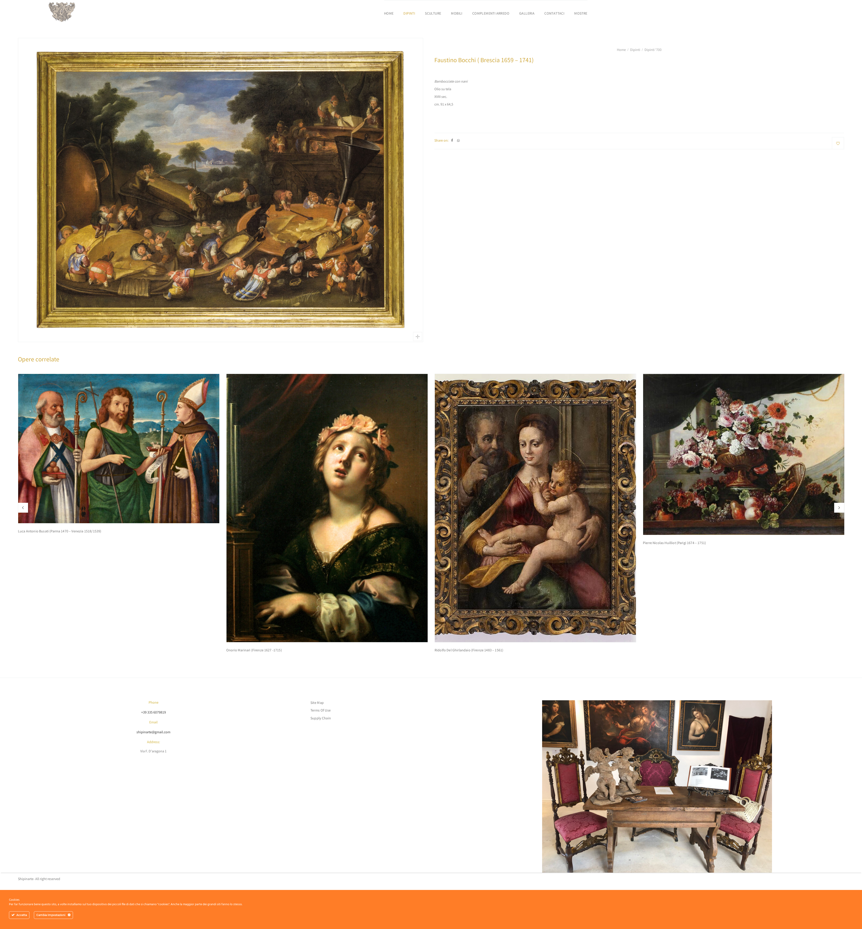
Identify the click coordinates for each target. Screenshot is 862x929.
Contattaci (554, 13)
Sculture (433, 13)
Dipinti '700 (653, 50)
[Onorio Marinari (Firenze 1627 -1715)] (327, 508)
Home (389, 13)
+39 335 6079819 (153, 712)
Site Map (317, 703)
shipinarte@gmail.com (153, 732)
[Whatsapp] (458, 141)
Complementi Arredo (490, 13)
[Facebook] (452, 141)
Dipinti (409, 13)
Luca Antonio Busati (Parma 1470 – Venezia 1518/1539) (59, 531)
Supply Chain (320, 718)
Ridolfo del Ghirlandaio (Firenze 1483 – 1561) (469, 650)
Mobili (456, 13)
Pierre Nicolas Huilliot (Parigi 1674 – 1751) (674, 543)
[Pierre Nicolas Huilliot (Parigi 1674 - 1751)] (743, 454)
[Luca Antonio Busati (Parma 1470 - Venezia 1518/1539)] (118, 448)
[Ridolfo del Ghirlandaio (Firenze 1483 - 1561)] (535, 508)
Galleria (526, 13)
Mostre (580, 13)
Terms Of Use (320, 710)
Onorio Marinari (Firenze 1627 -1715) (254, 650)
